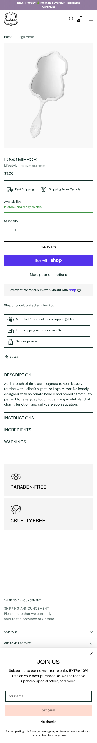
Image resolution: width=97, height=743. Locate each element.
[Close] (91, 653)
